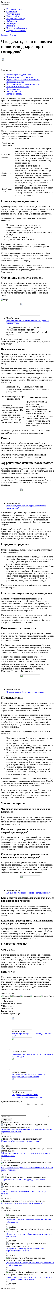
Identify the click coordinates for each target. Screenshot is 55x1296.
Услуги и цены (13, 14)
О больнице (11, 11)
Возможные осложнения (17, 87)
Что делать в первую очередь (19, 77)
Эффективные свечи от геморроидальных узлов (23, 1179)
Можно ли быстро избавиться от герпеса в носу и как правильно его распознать (29, 1278)
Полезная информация (16, 28)
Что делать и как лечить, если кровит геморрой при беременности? (29, 1075)
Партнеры (11, 23)
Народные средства (15, 82)
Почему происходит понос (18, 75)
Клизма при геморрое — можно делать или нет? (28, 893)
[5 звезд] (44, 996)
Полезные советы (14, 94)
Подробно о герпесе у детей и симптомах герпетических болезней (25, 1249)
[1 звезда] (5, 996)
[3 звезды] (25, 996)
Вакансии (10, 26)
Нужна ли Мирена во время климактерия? (20, 1141)
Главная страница (14, 9)
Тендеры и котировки (16, 30)
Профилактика (13, 89)
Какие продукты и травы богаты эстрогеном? (22, 1203)
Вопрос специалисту (15, 18)
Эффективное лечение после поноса (23, 79)
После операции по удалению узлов (22, 84)
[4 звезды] (35, 996)
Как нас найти (12, 16)
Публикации (12, 21)
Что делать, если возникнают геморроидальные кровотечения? (27, 1095)
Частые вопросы (13, 91)
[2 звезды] (15, 996)
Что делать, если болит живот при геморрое (26, 692)
